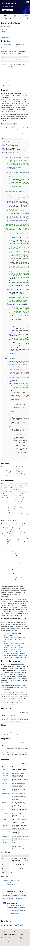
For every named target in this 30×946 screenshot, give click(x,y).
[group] (15, 60)
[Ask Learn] (21, 19)
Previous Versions (13, 937)
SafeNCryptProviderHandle (11, 649)
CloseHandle (4, 672)
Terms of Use (19, 942)
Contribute (3, 940)
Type (18, 819)
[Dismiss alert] (28, 2)
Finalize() (4, 809)
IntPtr (16, 107)
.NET (6, 18)
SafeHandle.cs (8, 47)
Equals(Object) (5, 802)
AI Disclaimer (4, 937)
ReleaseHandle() (5, 689)
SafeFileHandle (13, 633)
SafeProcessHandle (17, 653)
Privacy (10, 940)
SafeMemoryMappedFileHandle (12, 637)
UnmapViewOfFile (20, 674)
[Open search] (23, 15)
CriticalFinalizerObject (20, 64)
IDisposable (11, 86)
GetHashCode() (5, 813)
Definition (4, 29)
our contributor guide (18, 898)
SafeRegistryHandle (19, 655)
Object (10, 64)
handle (3, 734)
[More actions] (27, 19)
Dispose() (4, 789)
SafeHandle (6, 467)
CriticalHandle (8, 882)
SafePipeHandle (14, 639)
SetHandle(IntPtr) (6, 836)
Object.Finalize (20, 484)
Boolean (4, 699)
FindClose (3, 676)
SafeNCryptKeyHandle (21, 647)
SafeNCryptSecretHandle (11, 651)
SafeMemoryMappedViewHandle (13, 643)
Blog (21, 937)
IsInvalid (22, 687)
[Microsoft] (15, 16)
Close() (3, 769)
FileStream (10, 557)
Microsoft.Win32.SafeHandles (11, 628)
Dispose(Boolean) (6, 793)
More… (8, 82)
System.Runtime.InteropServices (16, 44)
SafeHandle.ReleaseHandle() (9, 577)
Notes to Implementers (8, 35)
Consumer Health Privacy (7, 942)
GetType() (4, 819)
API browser (12, 18)
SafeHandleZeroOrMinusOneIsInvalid (11, 99)
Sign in (27, 15)
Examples (4, 31)
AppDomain (11, 540)
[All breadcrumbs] (2, 19)
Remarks (4, 33)
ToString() (4, 845)
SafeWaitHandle (18, 657)
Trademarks (4, 944)
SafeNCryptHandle (9, 647)
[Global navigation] (1, 15)
